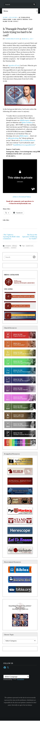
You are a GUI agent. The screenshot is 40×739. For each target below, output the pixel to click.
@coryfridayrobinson (27, 140)
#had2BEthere (17, 145)
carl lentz (6, 247)
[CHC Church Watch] (24, 619)
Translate (20, 679)
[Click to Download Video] (22, 197)
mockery (13, 247)
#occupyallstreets (28, 145)
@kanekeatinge (13, 138)
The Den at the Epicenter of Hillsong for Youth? (29, 237)
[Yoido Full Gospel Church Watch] (24, 626)
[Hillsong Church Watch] (16, 626)
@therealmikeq (27, 122)
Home (5, 17)
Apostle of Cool (13, 65)
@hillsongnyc (24, 120)
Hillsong (13, 17)
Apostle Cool (29, 246)
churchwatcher (12, 39)
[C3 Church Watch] (16, 619)
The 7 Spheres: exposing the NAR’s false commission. (11, 237)
